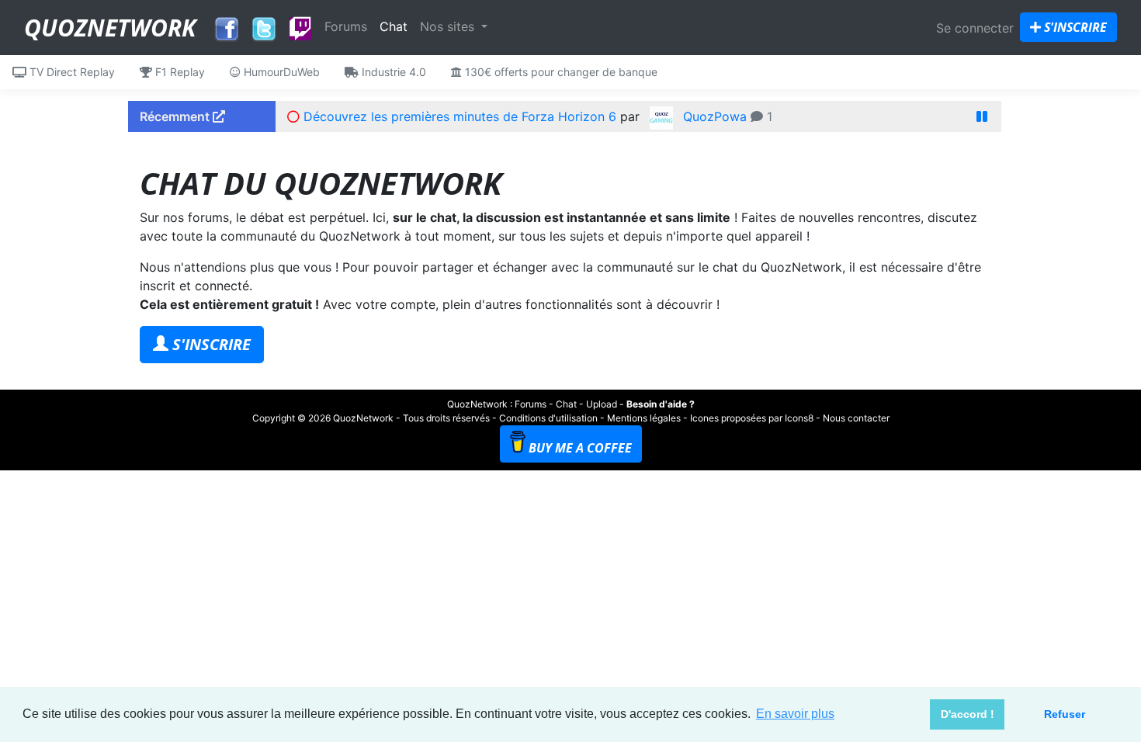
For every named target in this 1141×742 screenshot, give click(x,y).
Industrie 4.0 (392, 71)
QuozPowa (715, 116)
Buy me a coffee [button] (580, 447)
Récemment (176, 116)
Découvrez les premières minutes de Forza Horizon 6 (459, 116)
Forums (345, 26)
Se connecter (975, 28)
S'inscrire (1074, 27)
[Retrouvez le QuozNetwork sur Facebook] (226, 25)
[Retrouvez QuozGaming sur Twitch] (300, 29)
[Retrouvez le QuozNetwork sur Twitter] (264, 25)
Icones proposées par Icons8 (751, 418)
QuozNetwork (110, 27)
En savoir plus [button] (795, 713)
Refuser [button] (1064, 714)
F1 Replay (178, 71)
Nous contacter (856, 418)
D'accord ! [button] (967, 714)
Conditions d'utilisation (548, 418)
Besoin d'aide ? (660, 404)
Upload (601, 404)
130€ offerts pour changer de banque (559, 71)
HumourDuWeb (280, 71)
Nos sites (449, 26)
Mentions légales (644, 418)
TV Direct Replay (70, 71)
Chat (394, 26)
